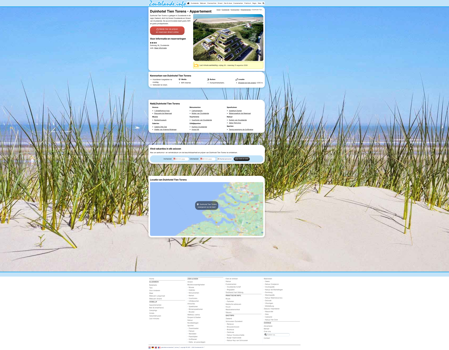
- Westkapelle (269, 295)
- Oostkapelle (269, 287)
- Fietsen (190, 331)
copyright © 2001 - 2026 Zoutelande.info (191, 347)
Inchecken (168, 159)
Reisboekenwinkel (233, 309)
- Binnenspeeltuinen (195, 309)
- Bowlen (190, 312)
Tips (151, 288)
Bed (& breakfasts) (156, 308)
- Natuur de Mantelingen (273, 290)
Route (228, 299)
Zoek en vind (243, 159)
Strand (220, 3)
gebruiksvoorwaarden (167, 347)
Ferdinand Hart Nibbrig (234, 292)
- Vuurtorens (192, 298)
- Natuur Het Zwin (271, 320)
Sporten (190, 326)
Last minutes (154, 318)
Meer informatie (160, 48)
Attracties (191, 304)
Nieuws (229, 312)
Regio (254, 3)
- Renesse (230, 324)
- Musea (190, 287)
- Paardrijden (192, 336)
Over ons (267, 331)
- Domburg (268, 292)
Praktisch (247, 3)
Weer (259, 3)
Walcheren (268, 279)
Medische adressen (233, 304)
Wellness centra (193, 315)
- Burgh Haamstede (233, 338)
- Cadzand (268, 317)
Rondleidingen (192, 323)
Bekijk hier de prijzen (167, 30)
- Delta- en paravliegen (196, 342)
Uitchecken (194, 159)
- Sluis (266, 314)
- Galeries (191, 290)
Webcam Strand (155, 299)
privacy (177, 347)
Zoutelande (195, 3)
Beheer (266, 329)
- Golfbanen (192, 339)
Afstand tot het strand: (247, 83)
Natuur (190, 320)
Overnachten (211, 3)
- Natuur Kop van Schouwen (237, 340)
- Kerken (190, 295)
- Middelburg (269, 306)
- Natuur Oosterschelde (235, 335)
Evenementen (238, 3)
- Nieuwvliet (268, 311)
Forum (228, 307)
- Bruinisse (230, 329)
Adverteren (268, 326)
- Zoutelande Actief (233, 287)
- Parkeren (230, 301)
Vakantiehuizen (155, 316)
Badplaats (153, 285)
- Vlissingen (268, 303)
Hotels (151, 313)
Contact (267, 338)
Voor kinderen (154, 290)
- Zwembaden (193, 328)
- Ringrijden (230, 290)
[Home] (188, 3)
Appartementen (155, 305)
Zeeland (229, 318)
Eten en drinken (232, 279)
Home (151, 279)
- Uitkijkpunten (193, 301)
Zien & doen (228, 3)
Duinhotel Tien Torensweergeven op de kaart (207, 205)
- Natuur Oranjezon (271, 284)
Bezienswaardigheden (196, 285)
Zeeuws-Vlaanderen (271, 309)
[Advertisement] (283, 61)
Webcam (203, 3)
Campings (153, 310)
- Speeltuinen (192, 306)
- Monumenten (193, 293)
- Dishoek (268, 300)
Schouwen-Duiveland (234, 321)
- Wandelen (191, 334)
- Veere (267, 281)
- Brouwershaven (232, 327)
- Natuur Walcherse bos (273, 298)
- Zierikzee (230, 332)
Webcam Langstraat (157, 296)
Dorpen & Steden (194, 317)
